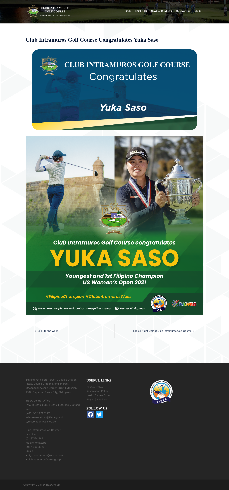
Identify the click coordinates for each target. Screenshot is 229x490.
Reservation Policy (97, 391)
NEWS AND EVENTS (161, 11)
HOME (127, 11)
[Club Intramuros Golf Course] (49, 10)
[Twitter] (99, 414)
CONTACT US (183, 11)
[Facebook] (90, 414)
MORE (198, 11)
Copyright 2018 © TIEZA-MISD (41, 484)
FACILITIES (141, 11)
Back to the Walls (48, 330)
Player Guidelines (96, 399)
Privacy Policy (94, 387)
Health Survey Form (98, 395)
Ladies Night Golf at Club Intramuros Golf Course (162, 330)
